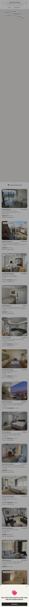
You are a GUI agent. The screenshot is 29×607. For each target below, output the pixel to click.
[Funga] (26, 586)
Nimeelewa (14, 604)
